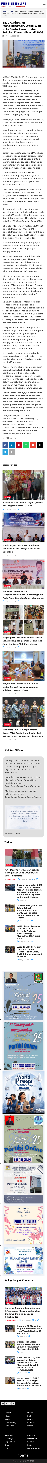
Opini (7, 1445)
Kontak (30, 1442)
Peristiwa (9, 1435)
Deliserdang (10, 1422)
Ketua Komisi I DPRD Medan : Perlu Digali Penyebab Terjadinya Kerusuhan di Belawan (29, 1382)
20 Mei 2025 (23, 1373)
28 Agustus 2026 (10, 694)
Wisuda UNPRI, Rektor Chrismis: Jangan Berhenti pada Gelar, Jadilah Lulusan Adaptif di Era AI (29, 952)
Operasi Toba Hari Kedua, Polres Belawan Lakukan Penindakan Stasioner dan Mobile (29, 1345)
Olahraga (9, 1438)
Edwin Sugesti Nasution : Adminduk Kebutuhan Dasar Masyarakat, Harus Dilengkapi (21, 548)
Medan (7, 497)
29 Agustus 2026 (10, 509)
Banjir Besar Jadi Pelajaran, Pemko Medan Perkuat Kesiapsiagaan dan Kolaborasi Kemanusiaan (20, 686)
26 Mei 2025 (23, 1336)
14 (35, 1320)
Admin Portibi (11, 879)
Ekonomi (31, 1422)
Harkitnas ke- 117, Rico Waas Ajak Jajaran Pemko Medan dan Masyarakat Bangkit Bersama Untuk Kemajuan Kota (28, 1363)
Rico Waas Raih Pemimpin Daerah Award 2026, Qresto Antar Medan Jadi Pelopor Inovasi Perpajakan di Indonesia (23, 733)
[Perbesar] (41, 1167)
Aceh (7, 1419)
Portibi (5, 11)
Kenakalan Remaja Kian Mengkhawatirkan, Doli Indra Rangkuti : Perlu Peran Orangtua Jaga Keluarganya (23, 594)
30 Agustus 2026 (24, 921)
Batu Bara (9, 1426)
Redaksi (30, 1445)
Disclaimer (32, 1438)
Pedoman (31, 1435)
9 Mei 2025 (22, 1388)
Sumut (10, 865)
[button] (44, 3)
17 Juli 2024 (22, 1352)
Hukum (30, 1419)
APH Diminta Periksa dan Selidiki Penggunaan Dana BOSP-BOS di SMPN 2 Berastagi (22, 873)
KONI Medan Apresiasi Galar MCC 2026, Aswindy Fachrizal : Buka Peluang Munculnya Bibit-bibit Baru (28, 932)
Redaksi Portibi (11, 1320)
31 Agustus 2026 (25, 879)
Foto (7, 1448)
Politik (30, 1416)
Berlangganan (33, 1448)
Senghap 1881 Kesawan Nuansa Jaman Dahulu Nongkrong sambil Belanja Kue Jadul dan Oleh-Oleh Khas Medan (22, 640)
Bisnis (30, 1426)
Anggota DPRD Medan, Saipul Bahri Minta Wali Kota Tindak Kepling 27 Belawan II (29, 1330)
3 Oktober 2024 (26, 1320)
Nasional (31, 1413)
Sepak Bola (10, 1442)
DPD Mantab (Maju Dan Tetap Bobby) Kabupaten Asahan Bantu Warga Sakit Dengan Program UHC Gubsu (29, 911)
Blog (11, 11)
